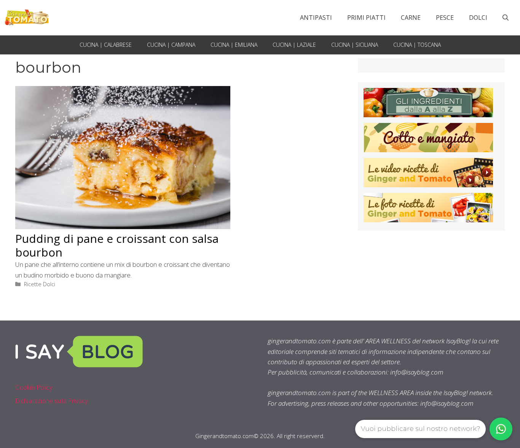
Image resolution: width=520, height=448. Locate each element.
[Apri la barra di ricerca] (505, 17)
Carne (411, 17)
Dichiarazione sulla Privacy (51, 400)
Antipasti (316, 17)
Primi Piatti (366, 17)
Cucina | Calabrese (106, 44)
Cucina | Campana (171, 44)
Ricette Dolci (39, 284)
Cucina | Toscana (417, 44)
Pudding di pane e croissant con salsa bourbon (117, 245)
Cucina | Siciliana (354, 44)
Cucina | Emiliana (234, 44)
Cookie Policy (34, 387)
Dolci (478, 17)
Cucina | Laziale (294, 44)
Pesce (445, 17)
